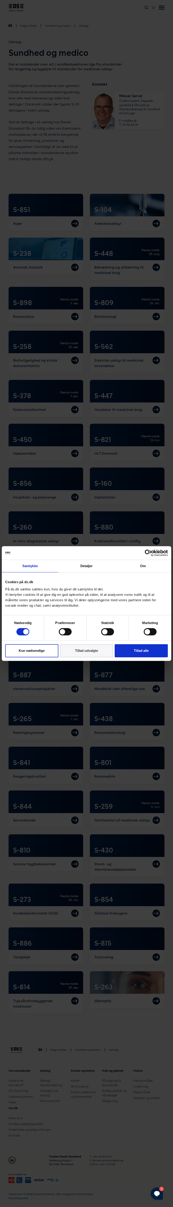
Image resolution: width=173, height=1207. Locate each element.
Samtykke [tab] (30, 566)
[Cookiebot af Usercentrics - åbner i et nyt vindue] (148, 553)
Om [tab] (143, 566)
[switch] (65, 631)
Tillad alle (141, 651)
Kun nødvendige (32, 651)
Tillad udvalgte (86, 651)
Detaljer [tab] (86, 566)
